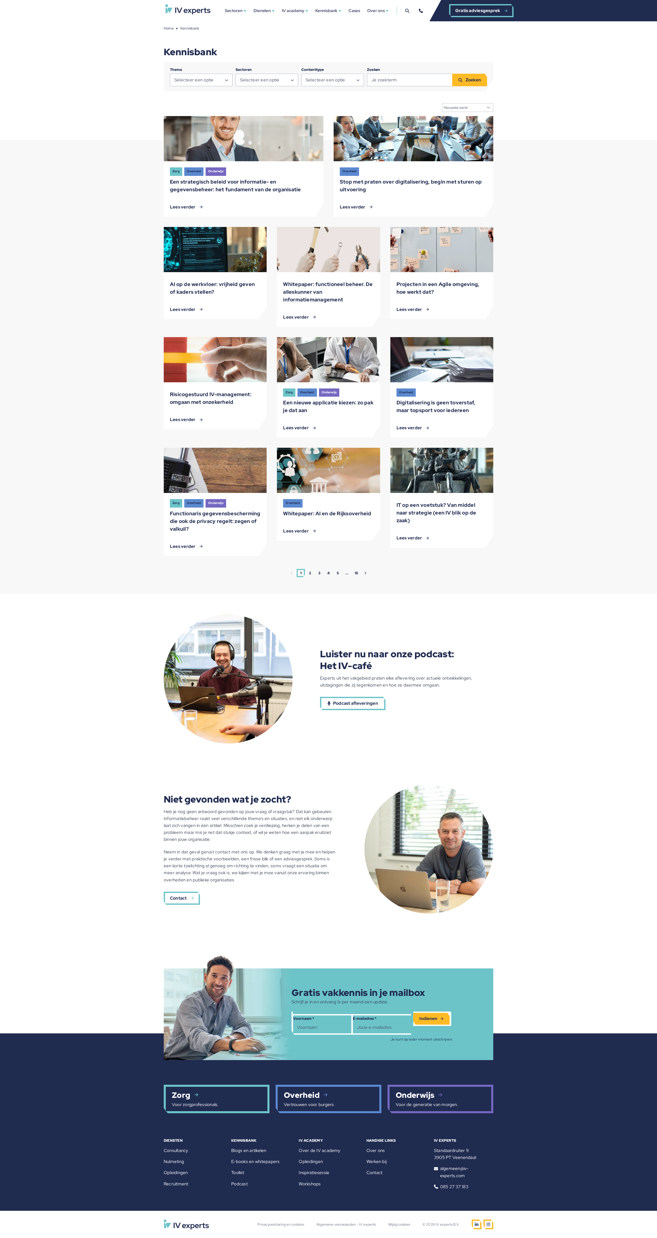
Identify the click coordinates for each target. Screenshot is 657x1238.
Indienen (428, 1018)
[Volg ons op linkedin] (476, 1224)
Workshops (310, 1184)
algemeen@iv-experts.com (454, 1172)
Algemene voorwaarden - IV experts (346, 1224)
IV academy (293, 10)
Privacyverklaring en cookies (280, 1224)
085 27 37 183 (454, 1186)
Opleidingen (176, 1172)
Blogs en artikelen (248, 1150)
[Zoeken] (407, 11)
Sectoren (234, 10)
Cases (354, 10)
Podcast (239, 1184)
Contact (374, 1172)
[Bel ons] (421, 11)
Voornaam (303, 1018)
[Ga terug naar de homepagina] (187, 10)
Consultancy (176, 1150)
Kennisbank (326, 10)
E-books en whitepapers (255, 1161)
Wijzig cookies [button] (399, 1224)
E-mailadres (364, 1018)
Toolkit (237, 1172)
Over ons (376, 10)
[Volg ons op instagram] (488, 1224)
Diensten (262, 10)
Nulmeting (174, 1161)
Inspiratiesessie (314, 1172)
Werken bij (376, 1161)
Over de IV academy (319, 1150)
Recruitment (176, 1184)
